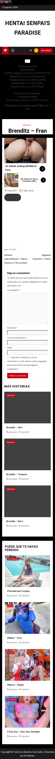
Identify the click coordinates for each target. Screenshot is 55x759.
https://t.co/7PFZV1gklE (31, 86)
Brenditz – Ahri (14, 427)
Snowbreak (13, 559)
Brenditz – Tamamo (16, 474)
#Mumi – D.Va (14, 638)
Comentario (13, 290)
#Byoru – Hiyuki (15, 685)
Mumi (10, 606)
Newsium (49, 751)
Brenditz (27, 125)
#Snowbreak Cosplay (18, 591)
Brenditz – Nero (14, 521)
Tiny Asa (11, 700)
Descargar (12, 197)
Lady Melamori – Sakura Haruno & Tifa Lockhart (16, 259)
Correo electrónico (17, 337)
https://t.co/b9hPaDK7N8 (37, 72)
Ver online (46, 50)
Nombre (12, 327)
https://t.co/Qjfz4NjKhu (31, 83)
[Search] (31, 50)
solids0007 (12, 190)
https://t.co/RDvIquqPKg (33, 79)
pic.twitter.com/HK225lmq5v (33, 100)
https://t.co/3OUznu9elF (32, 76)
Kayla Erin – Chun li (42, 257)
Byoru (11, 653)
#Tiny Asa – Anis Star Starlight (23, 731)
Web (9, 347)
